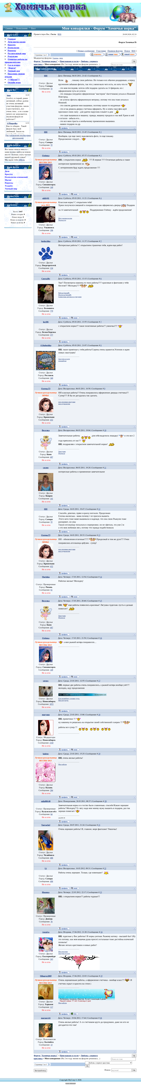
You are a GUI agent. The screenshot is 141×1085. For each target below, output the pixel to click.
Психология (13, 47)
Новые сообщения (86, 50)
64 (51, 814)
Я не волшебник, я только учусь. (69, 698)
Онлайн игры (14, 82)
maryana (46, 714)
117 (51, 1007)
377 (51, 334)
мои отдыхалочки (64, 404)
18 (99, 714)
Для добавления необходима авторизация (18, 136)
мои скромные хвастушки (66, 402)
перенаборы (62, 361)
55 (51, 88)
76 (51, 921)
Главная (9, 28)
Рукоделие (13, 56)
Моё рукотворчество (65, 218)
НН (45, 75)
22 (105, 868)
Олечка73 (45, 388)
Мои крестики (63, 952)
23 (101, 892)
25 (101, 976)
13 (99, 535)
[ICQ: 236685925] (74, 1013)
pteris (61, 58)
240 (51, 378)
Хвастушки (62, 451)
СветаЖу (45, 278)
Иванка (45, 892)
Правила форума (115, 50)
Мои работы (62, 764)
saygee (45, 680)
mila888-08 (45, 801)
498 (51, 881)
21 (99, 825)
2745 (51, 742)
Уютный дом (14, 70)
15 (101, 600)
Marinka (46, 576)
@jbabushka (45, 345)
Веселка (46, 430)
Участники (101, 50)
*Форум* (12, 67)
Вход (33, 28)
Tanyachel (45, 824)
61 (51, 590)
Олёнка (45, 155)
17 (99, 680)
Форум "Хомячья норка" (46, 61)
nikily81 (45, 198)
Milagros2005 (45, 975)
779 (51, 311)
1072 (51, 704)
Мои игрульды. (63, 700)
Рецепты (12, 50)
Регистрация (21, 28)
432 (51, 419)
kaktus (46, 753)
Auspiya (45, 932)
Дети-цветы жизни (16, 41)
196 (51, 230)
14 (101, 577)
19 (99, 753)
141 (51, 498)
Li (46, 868)
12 (99, 509)
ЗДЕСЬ (21, 159)
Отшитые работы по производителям (16, 61)
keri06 (45, 321)
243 (51, 959)
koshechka (45, 241)
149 (51, 187)
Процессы (61, 453)
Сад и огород (14, 65)
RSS (59, 34)
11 (105, 467)
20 (106, 801)
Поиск (127, 50)
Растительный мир (17, 53)
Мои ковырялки (52, 64)
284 (51, 790)
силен (45, 467)
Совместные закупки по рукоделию (70, 297)
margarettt (46, 1017)
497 (51, 457)
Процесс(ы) (62, 220)
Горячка (55, 58)
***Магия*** (14, 79)
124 (51, 268)
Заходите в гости (64, 359)
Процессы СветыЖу (64, 295)
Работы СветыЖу (64, 293)
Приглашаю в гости (69, 61)
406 (51, 858)
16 (101, 638)
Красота (12, 44)
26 (101, 1018)
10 (105, 430)
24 (101, 932)
